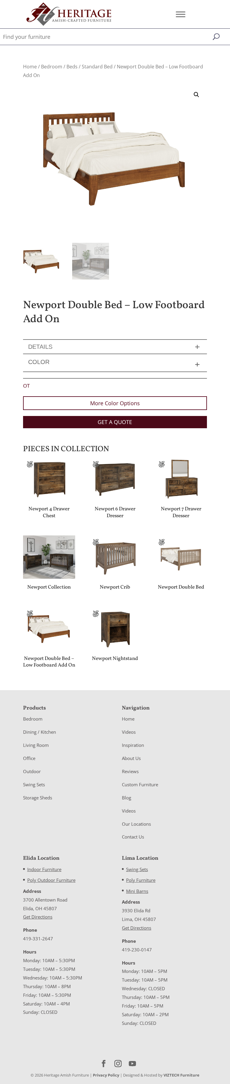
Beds (72, 66)
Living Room (36, 745)
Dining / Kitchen (39, 732)
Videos (129, 732)
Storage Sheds (37, 798)
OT (26, 385)
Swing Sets (34, 784)
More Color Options (115, 403)
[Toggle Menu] (180, 14)
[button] (196, 94)
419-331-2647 (38, 939)
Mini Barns (137, 891)
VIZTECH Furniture (181, 1075)
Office (29, 758)
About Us (131, 758)
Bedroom (51, 66)
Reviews (130, 771)
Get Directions (37, 917)
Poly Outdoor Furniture (51, 880)
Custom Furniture (140, 784)
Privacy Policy (106, 1075)
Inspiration (133, 745)
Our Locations (136, 824)
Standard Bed (97, 66)
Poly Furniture (140, 880)
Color (38, 362)
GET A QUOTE (115, 422)
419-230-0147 (137, 950)
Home (30, 66)
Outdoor (32, 771)
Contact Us (133, 837)
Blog (126, 798)
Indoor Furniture (44, 869)
